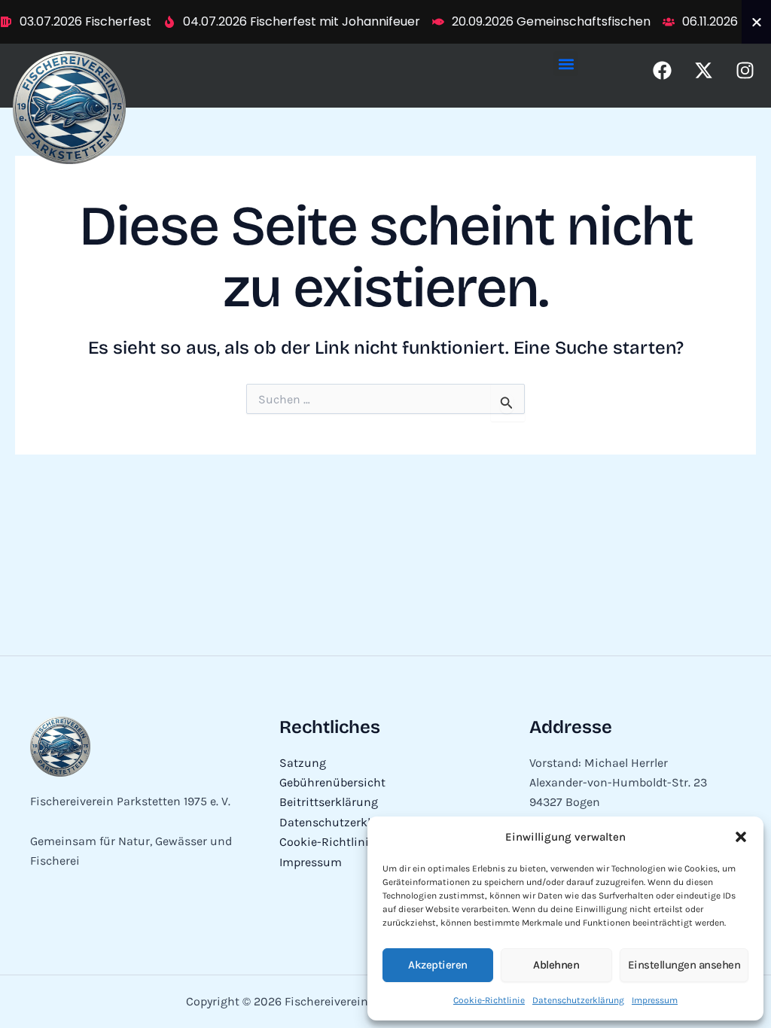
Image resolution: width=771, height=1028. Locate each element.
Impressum (655, 1000)
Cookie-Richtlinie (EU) (340, 842)
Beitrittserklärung (328, 802)
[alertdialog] (385, 22)
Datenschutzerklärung (578, 1000)
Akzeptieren (438, 965)
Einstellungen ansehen (684, 965)
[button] (740, 836)
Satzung (302, 763)
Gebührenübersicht (332, 782)
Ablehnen (556, 965)
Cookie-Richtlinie (489, 1000)
